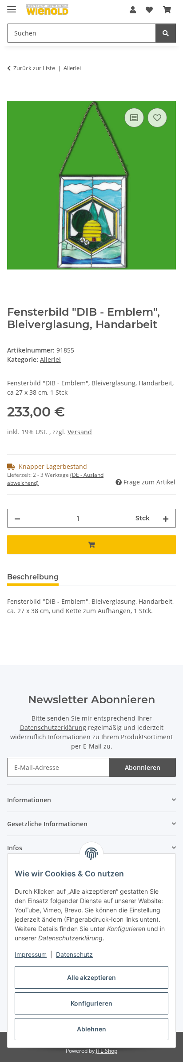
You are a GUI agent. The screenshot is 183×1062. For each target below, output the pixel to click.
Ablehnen (91, 1029)
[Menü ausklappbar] (11, 5)
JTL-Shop (106, 1050)
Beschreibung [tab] (33, 577)
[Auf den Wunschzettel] (157, 117)
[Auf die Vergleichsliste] (134, 117)
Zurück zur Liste (34, 68)
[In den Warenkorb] (14, 96)
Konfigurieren (91, 1003)
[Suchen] (165, 33)
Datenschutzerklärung (53, 727)
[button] (133, 10)
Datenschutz (74, 954)
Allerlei (50, 359)
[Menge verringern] (17, 518)
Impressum (31, 954)
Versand (80, 432)
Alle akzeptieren (91, 977)
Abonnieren (142, 767)
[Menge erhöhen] (165, 518)
